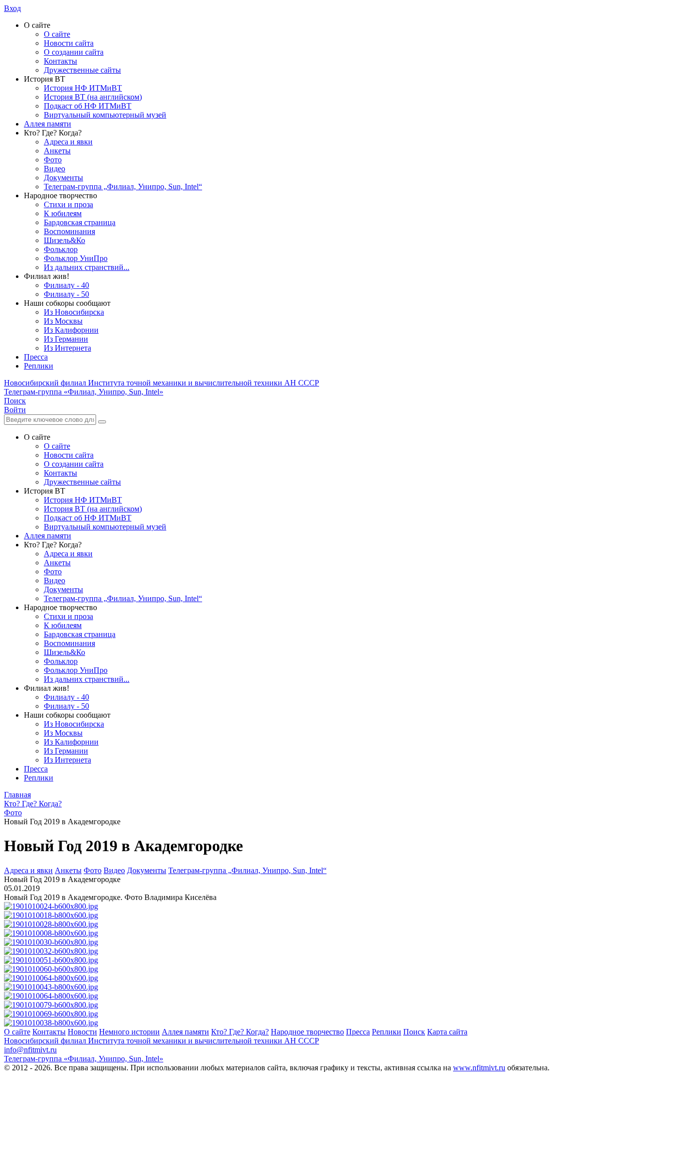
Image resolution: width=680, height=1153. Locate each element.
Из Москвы (63, 321)
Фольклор (61, 249)
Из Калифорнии (71, 330)
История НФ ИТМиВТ (83, 88)
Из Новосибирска (74, 312)
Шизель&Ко (64, 240)
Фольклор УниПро (76, 258)
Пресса (36, 357)
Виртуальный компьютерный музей (105, 115)
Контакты (60, 61)
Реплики (38, 366)
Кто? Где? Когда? (240, 1031)
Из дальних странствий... (86, 267)
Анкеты (57, 150)
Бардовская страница (79, 222)
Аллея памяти (47, 124)
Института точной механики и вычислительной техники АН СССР (161, 383)
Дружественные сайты (82, 70)
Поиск (414, 1031)
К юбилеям (63, 213)
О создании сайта (74, 52)
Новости (82, 1031)
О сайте (57, 34)
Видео (54, 168)
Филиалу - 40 (66, 285)
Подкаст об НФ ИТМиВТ (87, 106)
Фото (53, 159)
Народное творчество (307, 1031)
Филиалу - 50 (66, 294)
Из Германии (66, 339)
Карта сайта (447, 1031)
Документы (63, 177)
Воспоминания (69, 231)
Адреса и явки (68, 141)
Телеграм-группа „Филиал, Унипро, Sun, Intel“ (123, 186)
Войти (15, 409)
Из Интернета (67, 348)
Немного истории (129, 1031)
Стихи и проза (68, 204)
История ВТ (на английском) (93, 97)
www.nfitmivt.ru (479, 1067)
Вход (12, 8)
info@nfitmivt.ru (30, 1049)
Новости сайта (69, 43)
